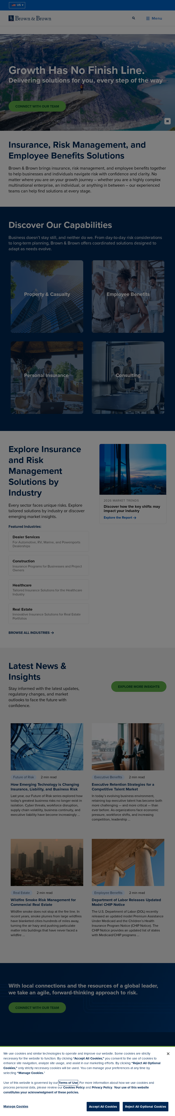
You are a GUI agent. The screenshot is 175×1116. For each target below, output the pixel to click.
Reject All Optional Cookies (145, 1106)
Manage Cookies (15, 1106)
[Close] (168, 1053)
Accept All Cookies (103, 1106)
